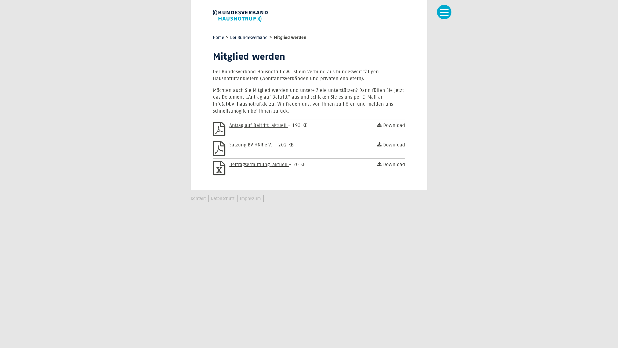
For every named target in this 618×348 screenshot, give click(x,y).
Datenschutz (223, 198)
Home (218, 37)
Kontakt (198, 198)
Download (393, 125)
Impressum (250, 198)
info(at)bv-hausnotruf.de (240, 104)
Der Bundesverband (249, 37)
